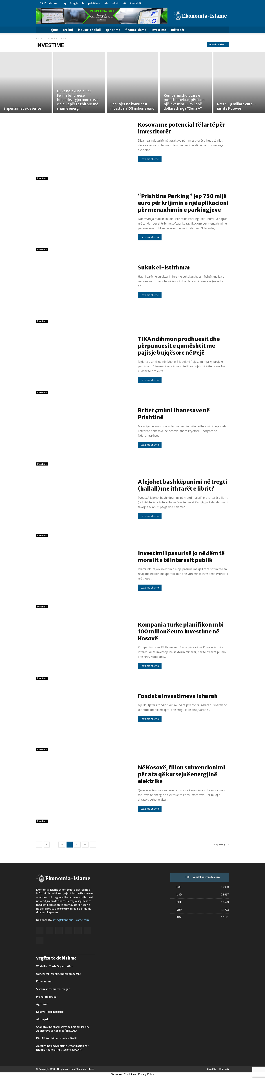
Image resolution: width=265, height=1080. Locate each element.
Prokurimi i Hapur (47, 996)
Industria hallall (89, 30)
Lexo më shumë (150, 159)
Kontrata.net (44, 981)
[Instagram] (202, 3)
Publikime (94, 3)
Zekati (115, 3)
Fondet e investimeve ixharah (178, 696)
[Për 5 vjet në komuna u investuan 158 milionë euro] (132, 82)
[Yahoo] (226, 3)
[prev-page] (39, 845)
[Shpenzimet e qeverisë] (26, 82)
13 (85, 844)
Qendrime (113, 30)
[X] (220, 3)
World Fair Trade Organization (54, 966)
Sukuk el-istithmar (164, 267)
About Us (211, 1069)
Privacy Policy (146, 1074)
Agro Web (42, 1004)
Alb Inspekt (43, 1019)
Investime (158, 30)
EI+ (125, 3)
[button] (224, 30)
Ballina (39, 38)
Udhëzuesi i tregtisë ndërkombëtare (58, 974)
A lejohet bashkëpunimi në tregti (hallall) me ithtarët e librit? (182, 485)
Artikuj (68, 30)
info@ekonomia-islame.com (71, 920)
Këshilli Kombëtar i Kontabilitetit (56, 1038)
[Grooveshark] (196, 3)
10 (62, 844)
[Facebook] (190, 3)
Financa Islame (135, 30)
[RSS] (214, 3)
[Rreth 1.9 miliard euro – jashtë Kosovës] (239, 82)
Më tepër (177, 30)
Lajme (54, 30)
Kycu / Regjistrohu (74, 3)
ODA (105, 3)
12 (77, 844)
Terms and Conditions (123, 1074)
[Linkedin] (208, 3)
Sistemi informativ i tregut (53, 989)
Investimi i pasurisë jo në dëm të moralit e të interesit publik (181, 556)
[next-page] (93, 845)
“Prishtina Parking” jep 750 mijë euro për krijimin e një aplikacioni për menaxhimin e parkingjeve (183, 203)
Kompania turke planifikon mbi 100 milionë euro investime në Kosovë (181, 631)
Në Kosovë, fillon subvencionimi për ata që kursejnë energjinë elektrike (181, 774)
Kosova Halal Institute (49, 1011)
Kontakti (135, 3)
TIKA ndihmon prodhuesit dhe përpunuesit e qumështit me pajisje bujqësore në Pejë (179, 345)
